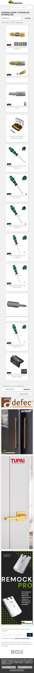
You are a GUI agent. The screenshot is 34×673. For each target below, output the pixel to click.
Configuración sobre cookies (17, 670)
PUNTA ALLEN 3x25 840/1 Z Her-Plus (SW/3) (17, 107)
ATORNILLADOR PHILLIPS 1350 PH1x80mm (17, 226)
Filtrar (28, 18)
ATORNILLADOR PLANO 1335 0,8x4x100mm (17, 286)
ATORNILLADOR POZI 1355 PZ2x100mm (17, 197)
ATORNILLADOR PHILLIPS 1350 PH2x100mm (17, 167)
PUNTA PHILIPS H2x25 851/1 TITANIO (17, 77)
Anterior (7, 389)
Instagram (21, 652)
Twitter (17, 652)
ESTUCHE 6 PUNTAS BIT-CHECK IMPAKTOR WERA (17, 376)
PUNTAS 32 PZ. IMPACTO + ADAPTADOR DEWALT (17, 137)
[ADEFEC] (17, 402)
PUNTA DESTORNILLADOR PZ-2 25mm (17, 316)
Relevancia (11, 18)
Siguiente (27, 389)
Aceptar (9, 667)
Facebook (13, 652)
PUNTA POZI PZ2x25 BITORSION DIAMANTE (17, 48)
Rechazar (25, 667)
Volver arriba (25, 394)
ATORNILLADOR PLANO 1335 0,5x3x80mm (17, 256)
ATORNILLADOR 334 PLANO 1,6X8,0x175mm (17, 346)
